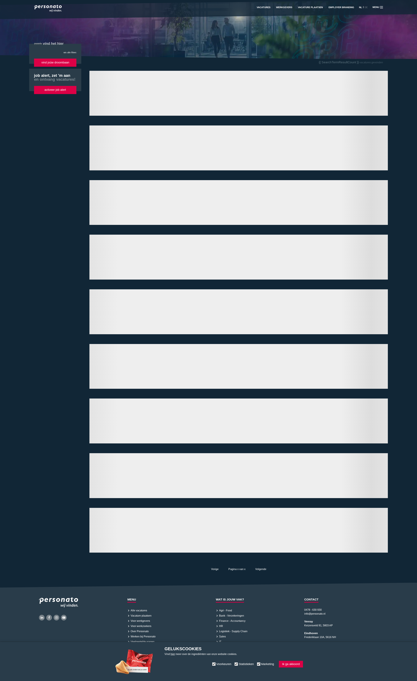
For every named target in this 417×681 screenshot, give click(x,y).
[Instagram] (56, 617)
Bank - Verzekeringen (231, 615)
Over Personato (140, 631)
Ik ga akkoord (291, 664)
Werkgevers (284, 7)
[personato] (48, 9)
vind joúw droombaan (55, 62)
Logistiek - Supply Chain (233, 631)
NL (360, 7)
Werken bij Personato (143, 636)
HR (221, 626)
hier (173, 654)
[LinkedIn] (42, 617)
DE (366, 7)
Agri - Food (226, 610)
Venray (308, 621)
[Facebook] (49, 617)
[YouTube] (64, 617)
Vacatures (263, 7)
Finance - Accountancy (232, 620)
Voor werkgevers (140, 620)
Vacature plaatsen (310, 7)
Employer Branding (341, 7)
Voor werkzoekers (141, 626)
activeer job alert (55, 89)
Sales (222, 636)
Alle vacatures (139, 610)
